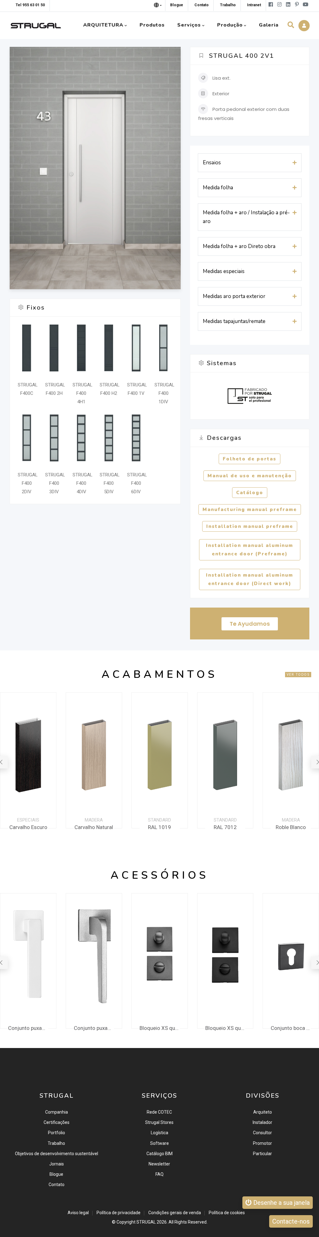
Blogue (56, 1174)
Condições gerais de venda (174, 1212)
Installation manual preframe (249, 526)
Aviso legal (78, 1212)
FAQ (159, 1174)
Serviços (189, 25)
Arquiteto (262, 1112)
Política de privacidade (118, 1212)
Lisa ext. (221, 78)
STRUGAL (146, 1222)
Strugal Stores (159, 1122)
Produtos (152, 25)
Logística (159, 1132)
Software (159, 1143)
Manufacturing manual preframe (249, 509)
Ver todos (298, 675)
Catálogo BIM (159, 1153)
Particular (262, 1153)
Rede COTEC (159, 1112)
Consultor (262, 1132)
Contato (56, 1184)
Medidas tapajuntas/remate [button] (234, 321)
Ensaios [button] (212, 162)
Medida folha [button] (218, 187)
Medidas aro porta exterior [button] (234, 296)
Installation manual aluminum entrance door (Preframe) (249, 549)
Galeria (269, 25)
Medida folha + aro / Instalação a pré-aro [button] (246, 217)
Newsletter (159, 1163)
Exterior (220, 93)
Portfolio (56, 1132)
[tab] (250, 162)
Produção (230, 25)
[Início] (35, 24)
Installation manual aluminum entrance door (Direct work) (249, 579)
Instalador (262, 1122)
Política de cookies (227, 1212)
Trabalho (56, 1143)
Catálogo (249, 492)
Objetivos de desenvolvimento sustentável (56, 1153)
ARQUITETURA (103, 25)
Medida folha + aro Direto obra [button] (239, 246)
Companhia (56, 1112)
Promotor (262, 1143)
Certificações (56, 1122)
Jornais (56, 1163)
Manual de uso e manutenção (249, 476)
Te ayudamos (250, 624)
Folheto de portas (249, 459)
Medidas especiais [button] (224, 271)
